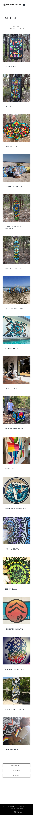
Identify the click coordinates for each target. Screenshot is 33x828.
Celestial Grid (11, 66)
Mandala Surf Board (14, 709)
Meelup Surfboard (13, 269)
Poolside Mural (12, 349)
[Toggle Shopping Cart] (24, 5)
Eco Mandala (11, 589)
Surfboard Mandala (14, 309)
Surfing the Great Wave (15, 509)
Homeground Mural (14, 629)
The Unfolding (11, 146)
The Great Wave (12, 389)
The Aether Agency (18, 808)
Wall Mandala (11, 749)
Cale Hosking (15, 806)
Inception (9, 106)
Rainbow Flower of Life (15, 669)
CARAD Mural (10, 469)
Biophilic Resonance (14, 429)
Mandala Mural (12, 549)
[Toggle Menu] (29, 5)
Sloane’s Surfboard (14, 186)
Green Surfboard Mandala (13, 227)
